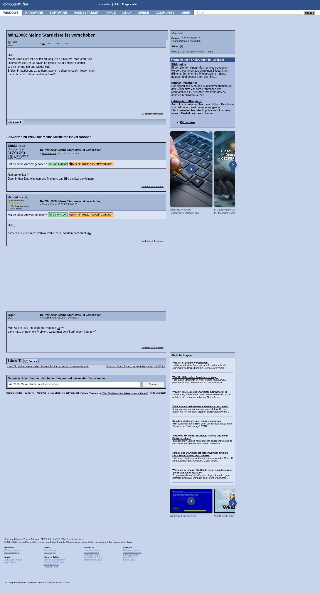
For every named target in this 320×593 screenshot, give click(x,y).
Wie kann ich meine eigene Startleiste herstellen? (200, 406)
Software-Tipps (130, 555)
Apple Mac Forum (13, 559)
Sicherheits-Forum (132, 552)
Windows (11, 12)
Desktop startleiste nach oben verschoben (196, 421)
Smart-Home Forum (93, 557)
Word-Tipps (129, 557)
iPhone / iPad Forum (54, 559)
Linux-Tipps (50, 552)
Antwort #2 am (49, 204)
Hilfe (116, 4)
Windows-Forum (12, 550)
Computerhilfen (14, 393)
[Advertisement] (131, 77)
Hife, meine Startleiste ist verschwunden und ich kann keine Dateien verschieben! (200, 454)
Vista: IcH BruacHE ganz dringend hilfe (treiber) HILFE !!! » (135, 366)
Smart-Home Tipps (93, 559)
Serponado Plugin (123, 542)
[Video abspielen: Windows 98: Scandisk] (191, 501)
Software (58, 12)
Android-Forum (51, 564)
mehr (185, 12)
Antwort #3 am (49, 318)
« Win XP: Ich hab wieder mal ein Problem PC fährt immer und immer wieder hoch (48, 366)
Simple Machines (75, 539)
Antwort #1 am (49, 153)
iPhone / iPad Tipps (54, 562)
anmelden (105, 4)
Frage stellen (130, 4)
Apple (111, 12)
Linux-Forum (50, 550)
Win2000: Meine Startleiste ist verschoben (59, 393)
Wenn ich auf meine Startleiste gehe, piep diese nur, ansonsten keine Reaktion (202, 471)
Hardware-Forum (92, 550)
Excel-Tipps (129, 559)
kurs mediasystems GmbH (81, 542)
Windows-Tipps (11, 552)
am (43, 43)
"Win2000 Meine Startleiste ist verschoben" (124, 393)
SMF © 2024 (59, 539)
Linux (126, 12)
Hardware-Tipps (91, 552)
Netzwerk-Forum (92, 555)
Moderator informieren (152, 114)
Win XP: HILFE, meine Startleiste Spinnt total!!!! (199, 392)
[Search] (309, 13)
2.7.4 (48, 539)
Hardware (34, 12)
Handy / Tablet (86, 12)
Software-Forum (131, 550)
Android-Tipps (51, 567)
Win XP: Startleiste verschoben (190, 362)
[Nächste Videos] (233, 164)
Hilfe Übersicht (158, 393)
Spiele (143, 12)
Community (165, 12)
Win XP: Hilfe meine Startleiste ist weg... (195, 377)
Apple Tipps (10, 562)
